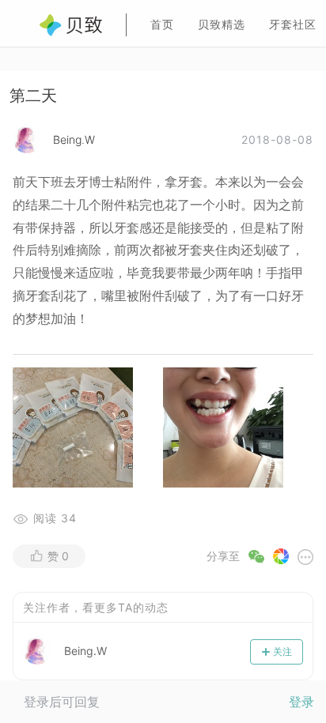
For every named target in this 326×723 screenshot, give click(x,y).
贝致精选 (221, 24)
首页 (162, 24)
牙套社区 (293, 24)
